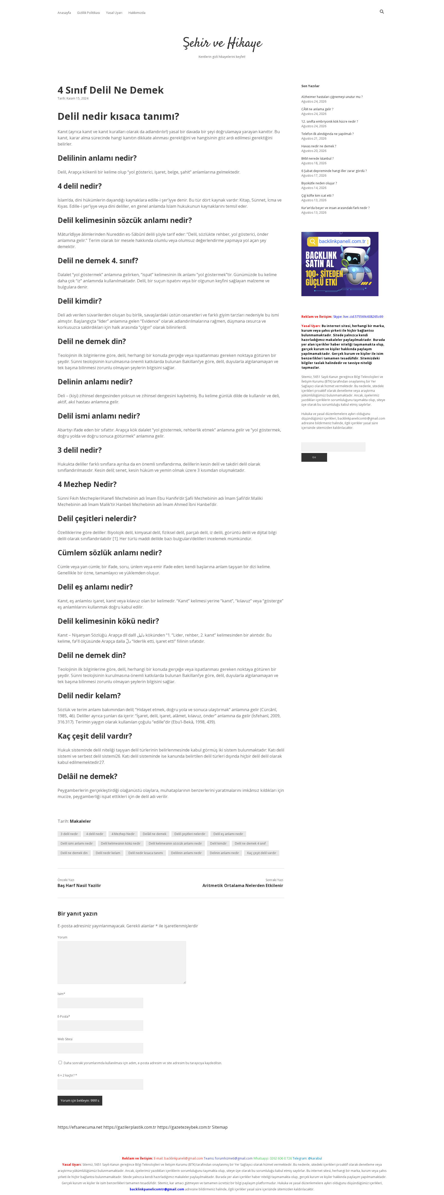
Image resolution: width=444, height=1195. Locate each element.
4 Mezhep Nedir (123, 834)
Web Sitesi (65, 1039)
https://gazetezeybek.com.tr (184, 1127)
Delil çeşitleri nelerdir (189, 834)
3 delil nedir (69, 834)
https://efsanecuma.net (80, 1127)
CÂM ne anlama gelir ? (317, 109)
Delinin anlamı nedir (224, 853)
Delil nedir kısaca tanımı (145, 853)
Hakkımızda (136, 13)
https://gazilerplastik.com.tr (129, 1127)
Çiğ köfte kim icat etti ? (317, 195)
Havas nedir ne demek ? (318, 146)
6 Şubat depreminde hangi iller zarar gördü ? (334, 171)
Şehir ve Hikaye (222, 43)
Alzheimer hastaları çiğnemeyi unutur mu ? (332, 97)
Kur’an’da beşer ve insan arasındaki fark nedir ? (335, 208)
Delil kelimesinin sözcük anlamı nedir (175, 843)
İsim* (61, 994)
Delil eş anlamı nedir (228, 834)
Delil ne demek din (74, 853)
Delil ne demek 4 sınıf (250, 843)
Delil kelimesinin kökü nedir (121, 843)
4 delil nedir (94, 834)
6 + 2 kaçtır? (67, 1075)
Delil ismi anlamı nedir (77, 843)
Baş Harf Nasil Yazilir (79, 885)
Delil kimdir (218, 843)
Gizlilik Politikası (88, 13)
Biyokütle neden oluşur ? (319, 183)
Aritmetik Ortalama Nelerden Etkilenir (242, 885)
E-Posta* (64, 1016)
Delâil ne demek (154, 834)
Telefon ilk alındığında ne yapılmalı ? (327, 134)
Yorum (62, 937)
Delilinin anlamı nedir (186, 853)
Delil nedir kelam (108, 853)
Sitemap (220, 1127)
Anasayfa (64, 13)
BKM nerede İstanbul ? (317, 158)
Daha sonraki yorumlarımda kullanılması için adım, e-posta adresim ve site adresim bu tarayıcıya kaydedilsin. (143, 1063)
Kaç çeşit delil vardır (261, 853)
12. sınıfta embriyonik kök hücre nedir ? (329, 121)
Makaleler (80, 821)
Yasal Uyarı (114, 13)
